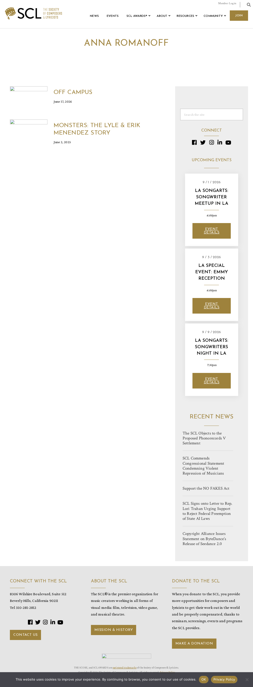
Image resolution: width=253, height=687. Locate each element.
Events (113, 16)
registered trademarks (124, 667)
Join (239, 15)
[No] (246, 679)
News (94, 16)
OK (203, 679)
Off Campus (73, 92)
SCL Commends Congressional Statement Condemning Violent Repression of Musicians (203, 466)
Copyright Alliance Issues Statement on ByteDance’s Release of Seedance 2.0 (204, 538)
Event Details (212, 230)
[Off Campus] (28, 96)
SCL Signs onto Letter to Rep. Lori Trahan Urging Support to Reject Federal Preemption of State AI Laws (207, 511)
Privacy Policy (224, 679)
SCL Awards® (136, 16)
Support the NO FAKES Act (206, 488)
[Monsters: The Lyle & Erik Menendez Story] (28, 129)
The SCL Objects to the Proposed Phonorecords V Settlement (204, 438)
